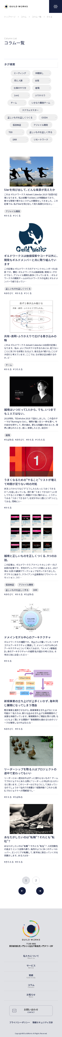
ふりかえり (40, 95)
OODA (45, 117)
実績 (31, 975)
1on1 (16, 95)
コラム (31, 985)
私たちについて (31, 956)
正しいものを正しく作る (40, 132)
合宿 (37, 80)
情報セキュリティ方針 (42, 1022)
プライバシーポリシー (19, 1022)
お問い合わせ (31, 1009)
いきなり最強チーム (41, 102)
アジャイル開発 (41, 124)
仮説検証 (17, 124)
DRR (15, 139)
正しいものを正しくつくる (20, 117)
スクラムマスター (30, 110)
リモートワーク (41, 139)
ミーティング (20, 73)
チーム (14, 102)
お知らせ (31, 994)
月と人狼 (18, 80)
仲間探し (39, 73)
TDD (11, 132)
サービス (31, 965)
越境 (37, 88)
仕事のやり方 (20, 88)
